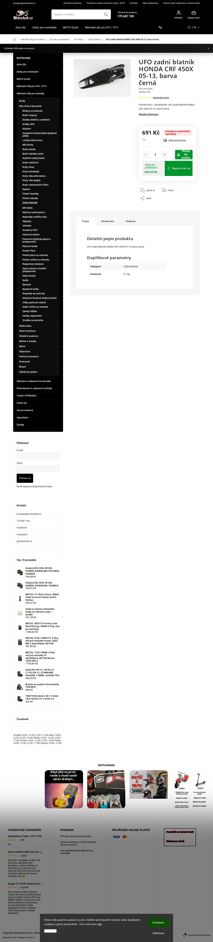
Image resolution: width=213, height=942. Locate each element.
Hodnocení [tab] (107, 221)
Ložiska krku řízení (32, 140)
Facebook (22, 527)
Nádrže (26, 189)
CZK (194, 27)
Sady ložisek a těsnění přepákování (34, 270)
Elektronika (25, 326)
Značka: (144, 92)
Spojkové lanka (30, 289)
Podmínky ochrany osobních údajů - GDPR (106, 3)
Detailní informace (148, 114)
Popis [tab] (85, 221)
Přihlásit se (25, 478)
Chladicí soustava (28, 336)
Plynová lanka (29, 246)
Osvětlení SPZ (29, 230)
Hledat (106, 14)
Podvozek (24, 361)
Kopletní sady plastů (33, 158)
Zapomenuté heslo (42, 486)
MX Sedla (27, 208)
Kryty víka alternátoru (34, 176)
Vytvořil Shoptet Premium (199, 935)
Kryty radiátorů (30, 162)
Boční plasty (29, 149)
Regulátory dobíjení (33, 264)
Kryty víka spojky (31, 180)
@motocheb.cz (24, 541)
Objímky (26, 221)
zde (100, 924)
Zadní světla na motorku (35, 306)
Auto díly (21, 64)
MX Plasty (27, 144)
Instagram (22, 534)
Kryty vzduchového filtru (35, 184)
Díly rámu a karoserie (30, 106)
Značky (20, 424)
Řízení (22, 366)
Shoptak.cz (30, 937)
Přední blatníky (30, 193)
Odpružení (24, 351)
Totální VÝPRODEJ (27, 395)
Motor (22, 346)
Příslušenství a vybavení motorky (34, 388)
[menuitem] (20, 27)
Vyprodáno (22, 417)
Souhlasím (158, 922)
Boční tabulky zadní (32, 153)
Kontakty (134, 3)
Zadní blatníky (30, 202)
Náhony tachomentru (33, 212)
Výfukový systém (28, 372)
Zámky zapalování (32, 315)
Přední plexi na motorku (35, 255)
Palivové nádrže (31, 234)
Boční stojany (29, 115)
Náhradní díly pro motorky (30, 93)
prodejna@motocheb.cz (29, 514)
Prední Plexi (28, 250)
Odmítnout (158, 933)
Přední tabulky (30, 198)
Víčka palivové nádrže (34, 302)
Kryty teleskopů (30, 171)
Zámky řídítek (29, 311)
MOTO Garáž (23, 79)
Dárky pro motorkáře (27, 71)
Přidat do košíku (186, 154)
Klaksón (26, 128)
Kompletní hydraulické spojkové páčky (39, 134)
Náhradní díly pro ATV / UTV (32, 86)
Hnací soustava (27, 331)
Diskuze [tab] (131, 221)
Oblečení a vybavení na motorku (34, 381)
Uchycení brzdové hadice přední (39, 298)
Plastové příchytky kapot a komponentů (36, 240)
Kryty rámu (28, 167)
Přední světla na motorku (35, 259)
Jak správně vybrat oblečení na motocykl (76, 852)
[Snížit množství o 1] (145, 154)
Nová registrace (25, 486)
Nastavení (50, 931)
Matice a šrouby (27, 341)
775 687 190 (23, 520)
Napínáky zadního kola (34, 216)
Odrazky (26, 225)
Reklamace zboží (175, 841)
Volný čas (22, 403)
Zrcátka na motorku (32, 320)
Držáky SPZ (28, 124)
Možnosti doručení (177, 140)
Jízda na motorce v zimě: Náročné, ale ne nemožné (78, 843)
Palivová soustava (29, 356)
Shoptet (13, 937)
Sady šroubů (29, 275)
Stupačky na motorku (33, 293)
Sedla (25, 280)
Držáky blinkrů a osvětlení (36, 119)
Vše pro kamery (25, 410)
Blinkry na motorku (32, 111)
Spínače (26, 284)
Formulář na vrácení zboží (180, 832)
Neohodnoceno (161, 97)
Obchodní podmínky (72, 3)
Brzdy (22, 101)
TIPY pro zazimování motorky (75, 836)
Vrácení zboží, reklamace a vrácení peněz (181, 3)
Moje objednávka (150, 3)
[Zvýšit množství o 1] (164, 154)
